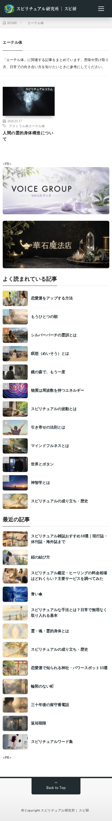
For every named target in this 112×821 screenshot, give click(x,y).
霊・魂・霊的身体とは (50, 630)
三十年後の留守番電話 (50, 704)
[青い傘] (15, 594)
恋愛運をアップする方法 (52, 298)
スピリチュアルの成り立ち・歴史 (59, 501)
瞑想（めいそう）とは (50, 353)
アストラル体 (19, 125)
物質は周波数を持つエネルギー (57, 390)
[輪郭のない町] (15, 686)
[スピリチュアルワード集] (15, 741)
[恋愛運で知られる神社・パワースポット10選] (15, 668)
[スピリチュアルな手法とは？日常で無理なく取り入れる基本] (15, 612)
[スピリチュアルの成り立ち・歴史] (15, 649)
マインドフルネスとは (50, 445)
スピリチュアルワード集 (52, 741)
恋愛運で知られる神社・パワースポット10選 (69, 667)
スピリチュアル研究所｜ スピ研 (65, 810)
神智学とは (40, 482)
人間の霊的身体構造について (28, 135)
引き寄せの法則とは (48, 427)
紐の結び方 (40, 557)
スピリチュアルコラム (39, 89)
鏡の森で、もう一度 (48, 371)
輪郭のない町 (42, 686)
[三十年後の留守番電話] (15, 705)
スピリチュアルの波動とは (54, 408)
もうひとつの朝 (44, 316)
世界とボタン (42, 464)
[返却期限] (15, 723)
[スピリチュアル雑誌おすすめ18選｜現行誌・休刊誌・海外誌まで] (15, 539)
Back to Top (56, 787)
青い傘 (36, 594)
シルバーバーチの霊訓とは (54, 335)
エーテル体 (37, 125)
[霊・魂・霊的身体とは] (15, 631)
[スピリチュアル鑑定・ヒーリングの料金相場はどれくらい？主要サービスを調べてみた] (15, 575)
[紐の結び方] (15, 557)
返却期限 (38, 723)
